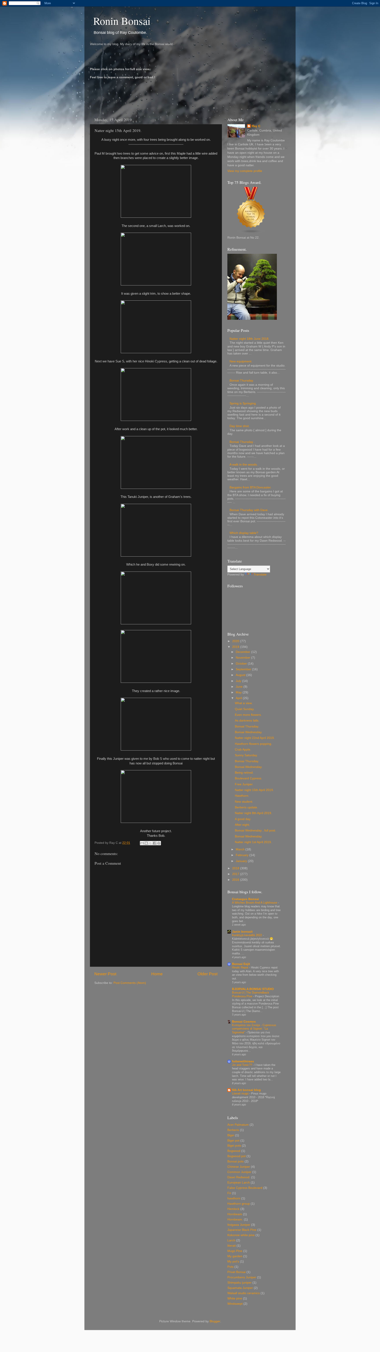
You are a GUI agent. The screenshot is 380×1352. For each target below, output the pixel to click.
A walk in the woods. (244, 464)
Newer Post (105, 974)
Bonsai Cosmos (244, 1021)
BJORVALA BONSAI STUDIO (253, 989)
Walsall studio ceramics (243, 1293)
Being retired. (244, 772)
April (239, 698)
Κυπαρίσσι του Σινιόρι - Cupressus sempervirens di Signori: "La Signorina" (254, 1028)
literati (231, 1245)
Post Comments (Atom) (129, 983)
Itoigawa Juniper (238, 1224)
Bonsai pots (235, 1161)
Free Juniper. (244, 784)
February (242, 855)
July (239, 681)
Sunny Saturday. (246, 755)
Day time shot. (240, 426)
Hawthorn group (238, 1203)
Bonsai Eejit (241, 964)
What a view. (243, 703)
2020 (236, 641)
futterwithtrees (243, 1061)
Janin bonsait (242, 931)
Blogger (215, 1321)
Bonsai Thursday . (242, 442)
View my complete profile (244, 171)
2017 (236, 874)
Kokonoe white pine (241, 1235)
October (242, 663)
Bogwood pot (236, 1156)
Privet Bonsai (236, 1272)
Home (157, 974)
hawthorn (233, 1198)
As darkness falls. (247, 720)
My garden (234, 1256)
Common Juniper (239, 1172)
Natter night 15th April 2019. (254, 790)
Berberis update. (246, 807)
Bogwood (233, 1151)
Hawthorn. (242, 795)
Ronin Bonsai (121, 21)
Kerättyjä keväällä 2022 (247, 935)
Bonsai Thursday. (242, 380)
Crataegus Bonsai (245, 899)
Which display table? (244, 533)
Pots (230, 1266)
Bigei (230, 1135)
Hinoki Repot (240, 967)
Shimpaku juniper (239, 1282)
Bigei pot (233, 1140)
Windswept (235, 1303)
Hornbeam (234, 1214)
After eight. (242, 824)
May (239, 692)
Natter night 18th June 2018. (249, 338)
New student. (244, 801)
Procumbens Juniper (241, 1277)
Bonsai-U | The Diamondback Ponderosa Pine (250, 994)
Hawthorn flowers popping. (253, 743)
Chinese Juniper (238, 1166)
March (240, 849)
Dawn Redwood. (238, 1177)
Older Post (207, 974)
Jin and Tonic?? (242, 1065)
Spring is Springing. (243, 403)
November (243, 657)
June (239, 686)
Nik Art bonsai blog (246, 1090)
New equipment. (241, 361)
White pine (234, 1298)
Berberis (233, 1130)
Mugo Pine (234, 1251)
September (244, 669)
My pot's (233, 1261)
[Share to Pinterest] (159, 843)
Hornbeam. (235, 1219)
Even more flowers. (248, 714)
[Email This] (142, 843)
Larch (231, 1240)
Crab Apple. (243, 749)
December (243, 652)
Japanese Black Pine (241, 1229)
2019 (236, 647)
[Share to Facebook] (154, 843)
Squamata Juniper (240, 1288)
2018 (236, 868)
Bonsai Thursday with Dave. (249, 510)
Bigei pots (234, 1145)
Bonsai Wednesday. (248, 732)
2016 (236, 879)
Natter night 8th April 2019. (253, 813)
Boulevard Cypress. (248, 778)
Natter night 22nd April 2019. (255, 738)
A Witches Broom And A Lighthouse (255, 902)
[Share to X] (150, 843)
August (241, 675)
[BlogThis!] (146, 843)
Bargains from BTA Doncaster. (250, 487)
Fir (229, 1193)
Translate (260, 574)
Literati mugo (240, 1093)
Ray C (256, 126)
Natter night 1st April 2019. (253, 842)
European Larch (238, 1182)
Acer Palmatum (238, 1124)
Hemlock (233, 1209)
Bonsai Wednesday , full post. (255, 830)
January (242, 861)
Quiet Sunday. (244, 709)
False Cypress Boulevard (244, 1187)
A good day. (243, 819)
